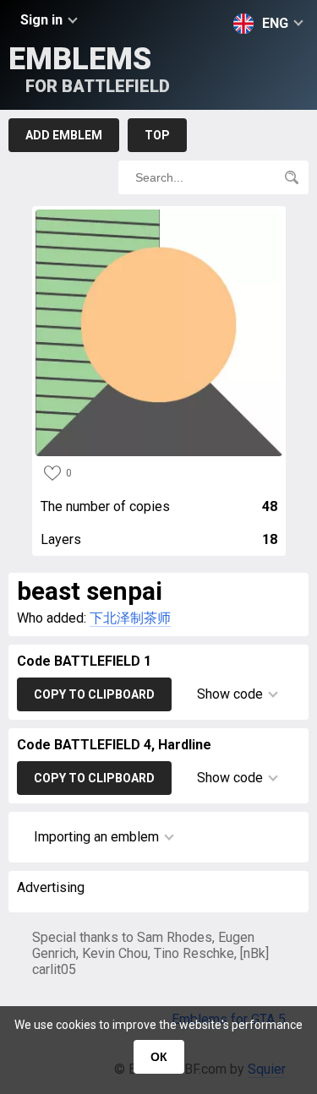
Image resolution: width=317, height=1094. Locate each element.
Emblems (89, 68)
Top (157, 135)
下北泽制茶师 (130, 618)
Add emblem (63, 135)
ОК (158, 1057)
